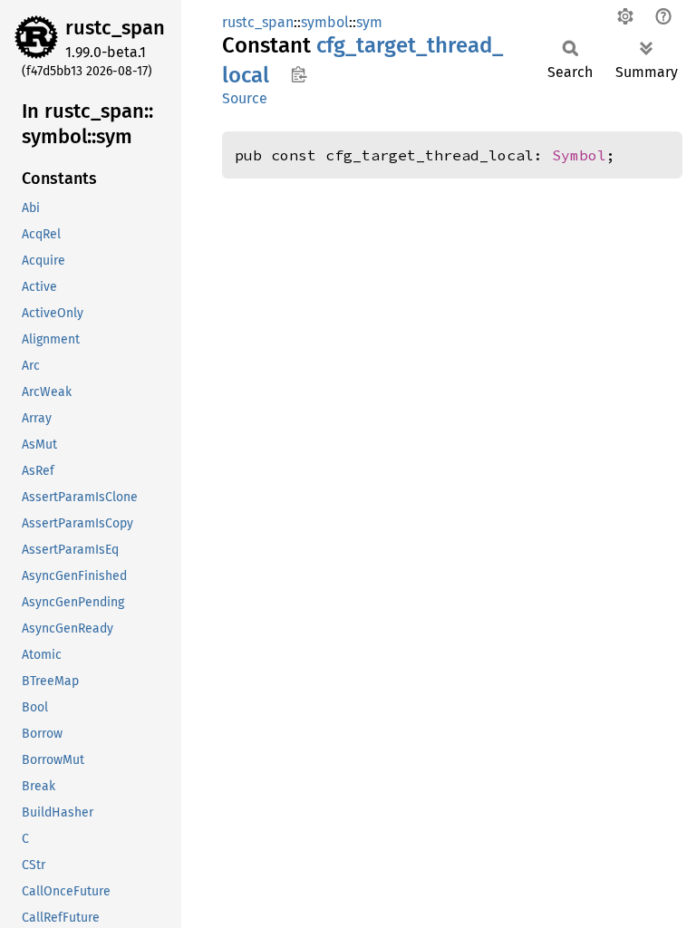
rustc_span (115, 27)
